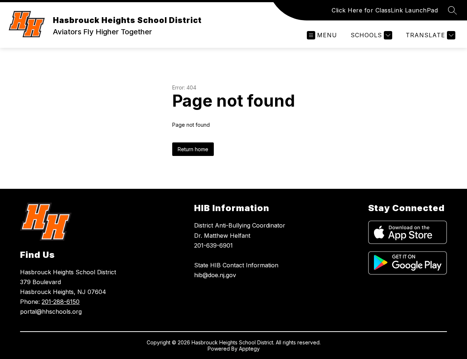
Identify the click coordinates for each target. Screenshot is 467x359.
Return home (193, 149)
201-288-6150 (61, 301)
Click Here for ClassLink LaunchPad (385, 10)
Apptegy (249, 348)
